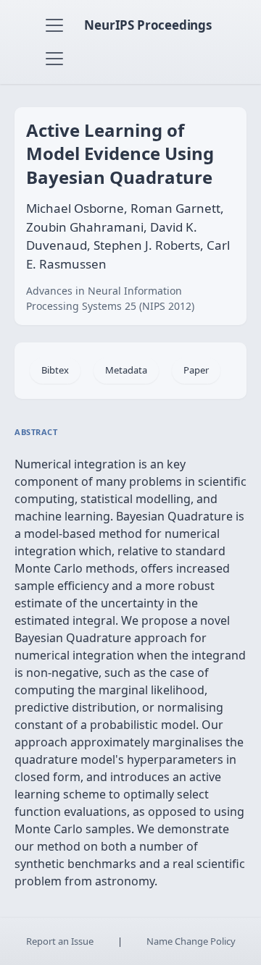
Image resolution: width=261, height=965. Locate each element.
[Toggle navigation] (54, 25)
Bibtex (55, 369)
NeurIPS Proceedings (148, 25)
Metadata (126, 369)
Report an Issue (60, 941)
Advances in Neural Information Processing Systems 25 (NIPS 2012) (110, 298)
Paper (196, 369)
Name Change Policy (191, 941)
